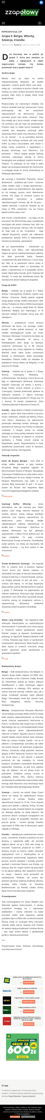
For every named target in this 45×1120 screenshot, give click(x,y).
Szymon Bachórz (28, 1096)
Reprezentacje (9, 31)
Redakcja (17, 45)
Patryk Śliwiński (14, 1096)
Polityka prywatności (28, 1117)
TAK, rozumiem (15, 1117)
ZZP (20, 31)
